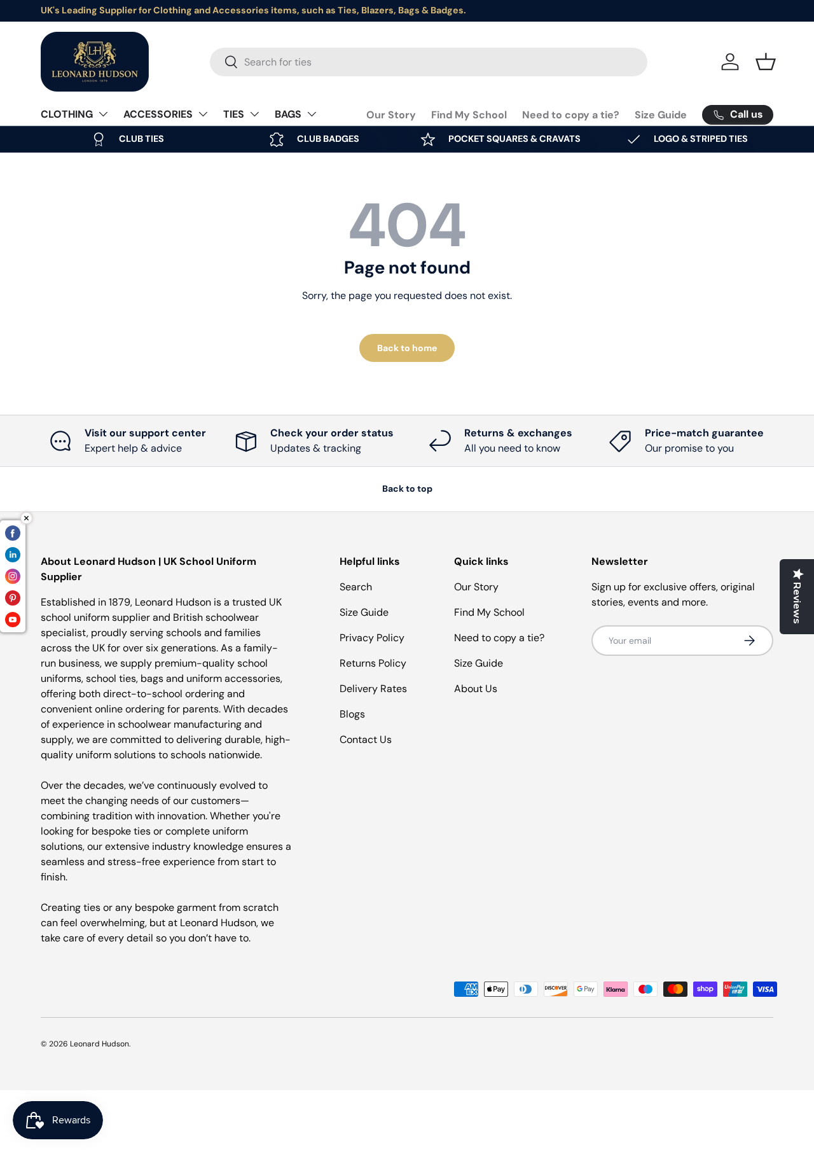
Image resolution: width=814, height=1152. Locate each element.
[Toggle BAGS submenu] (311, 113)
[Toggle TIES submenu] (254, 113)
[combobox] (429, 62)
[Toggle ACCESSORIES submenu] (202, 113)
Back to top (407, 488)
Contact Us (366, 739)
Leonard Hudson (99, 1044)
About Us (475, 688)
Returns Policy (373, 663)
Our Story (391, 114)
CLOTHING (67, 114)
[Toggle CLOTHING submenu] (103, 113)
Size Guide (661, 114)
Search (356, 586)
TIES (233, 114)
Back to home (407, 348)
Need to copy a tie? (570, 114)
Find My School (469, 114)
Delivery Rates (373, 688)
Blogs (352, 714)
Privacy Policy (372, 637)
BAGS (288, 114)
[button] (766, 62)
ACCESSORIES (158, 114)
